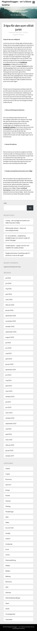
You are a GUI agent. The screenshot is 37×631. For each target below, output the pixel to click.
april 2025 (8, 359)
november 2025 (10, 321)
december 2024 (10, 369)
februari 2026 (9, 305)
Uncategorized (10, 614)
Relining (8, 576)
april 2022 (8, 434)
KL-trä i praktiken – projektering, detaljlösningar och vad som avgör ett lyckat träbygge (17, 238)
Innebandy (8, 544)
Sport (7, 603)
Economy (8, 479)
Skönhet (8, 592)
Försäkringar (9, 511)
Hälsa (7, 522)
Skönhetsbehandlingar (12, 598)
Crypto (7, 474)
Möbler (7, 565)
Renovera (8, 582)
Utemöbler (8, 619)
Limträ (7, 555)
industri (7, 538)
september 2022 (10, 423)
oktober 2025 (9, 326)
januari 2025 (9, 364)
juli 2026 (8, 278)
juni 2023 (8, 407)
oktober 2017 (9, 456)
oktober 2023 (9, 396)
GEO (7, 517)
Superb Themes (20, 628)
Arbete (7, 468)
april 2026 (8, 294)
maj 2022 (8, 429)
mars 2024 (8, 391)
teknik (7, 608)
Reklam (7, 571)
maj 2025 (8, 353)
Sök (5, 203)
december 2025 (10, 315)
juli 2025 (8, 342)
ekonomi (8, 484)
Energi (7, 490)
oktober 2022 (9, 418)
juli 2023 (8, 402)
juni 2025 (8, 348)
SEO (6, 587)
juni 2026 (8, 283)
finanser (8, 501)
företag (7, 506)
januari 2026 (9, 310)
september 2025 (10, 332)
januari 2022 (9, 450)
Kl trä (7, 549)
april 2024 (8, 386)
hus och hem (9, 528)
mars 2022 (8, 439)
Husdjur (7, 533)
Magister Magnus (18, 34)
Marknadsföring (10, 560)
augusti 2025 (9, 337)
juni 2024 (8, 375)
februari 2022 (9, 445)
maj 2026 (8, 288)
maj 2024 (8, 380)
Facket (7, 495)
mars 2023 (8, 412)
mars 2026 (8, 299)
